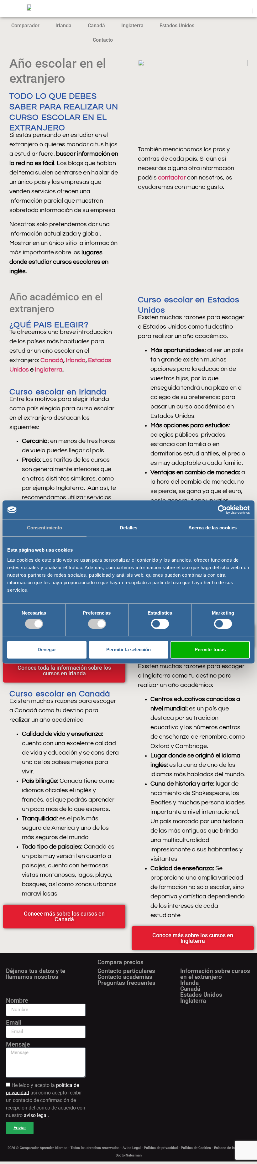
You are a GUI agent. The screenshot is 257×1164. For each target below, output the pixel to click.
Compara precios (120, 962)
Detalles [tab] (129, 527)
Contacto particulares (126, 970)
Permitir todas (210, 649)
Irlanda (63, 26)
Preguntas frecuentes (126, 982)
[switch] (97, 624)
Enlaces (220, 1148)
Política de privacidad (161, 1148)
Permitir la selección (128, 649)
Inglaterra (132, 26)
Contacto (103, 40)
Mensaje (18, 1044)
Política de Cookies (196, 1148)
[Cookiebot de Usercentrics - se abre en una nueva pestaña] (222, 509)
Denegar (47, 649)
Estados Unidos (177, 26)
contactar (172, 177)
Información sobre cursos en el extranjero (215, 973)
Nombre (17, 1000)
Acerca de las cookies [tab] (212, 527)
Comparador (25, 26)
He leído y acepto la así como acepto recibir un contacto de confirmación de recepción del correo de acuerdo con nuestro (45, 1100)
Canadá (96, 26)
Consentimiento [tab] (44, 527)
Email (13, 1022)
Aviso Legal (132, 1148)
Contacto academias (124, 976)
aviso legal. (36, 1115)
